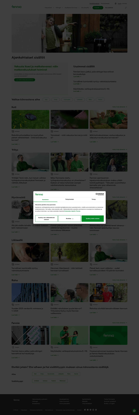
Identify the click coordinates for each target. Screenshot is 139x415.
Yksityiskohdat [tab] (69, 199)
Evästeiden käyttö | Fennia (72, 211)
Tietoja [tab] (94, 199)
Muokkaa (68, 218)
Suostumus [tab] (45, 199)
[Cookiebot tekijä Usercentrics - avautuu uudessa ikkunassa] (97, 194)
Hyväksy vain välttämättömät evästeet (46, 218)
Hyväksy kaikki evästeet (92, 218)
